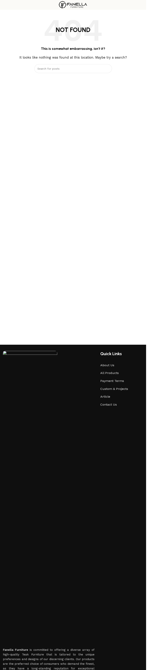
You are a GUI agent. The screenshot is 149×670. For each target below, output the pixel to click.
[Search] (107, 68)
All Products (109, 373)
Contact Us (108, 404)
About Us (107, 365)
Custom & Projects (114, 389)
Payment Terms (112, 381)
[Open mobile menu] (4, 5)
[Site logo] (73, 4)
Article (105, 396)
